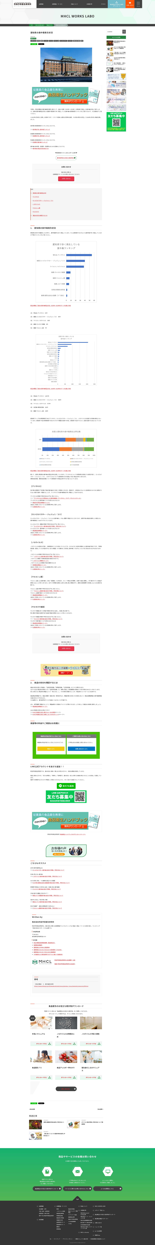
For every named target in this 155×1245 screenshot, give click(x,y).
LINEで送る (34, 44)
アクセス (103, 4)
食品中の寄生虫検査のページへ (41, 502)
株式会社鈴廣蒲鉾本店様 (86, 1220)
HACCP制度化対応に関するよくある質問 (44, 712)
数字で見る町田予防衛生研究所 (46, 1215)
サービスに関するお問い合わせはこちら (77, 1189)
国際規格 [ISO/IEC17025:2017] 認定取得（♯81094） (48, 950)
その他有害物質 (72, 1221)
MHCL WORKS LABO (100, 1206)
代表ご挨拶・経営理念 (44, 1211)
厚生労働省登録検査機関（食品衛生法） (44, 943)
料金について (74, 4)
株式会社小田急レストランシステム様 (86, 1227)
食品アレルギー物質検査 (73, 1211)
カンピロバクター (63, 40)
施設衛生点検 (71, 1217)
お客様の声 (89, 4)
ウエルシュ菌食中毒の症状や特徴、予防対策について (48, 591)
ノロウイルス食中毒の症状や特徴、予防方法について (48, 556)
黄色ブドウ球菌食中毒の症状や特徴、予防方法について (48, 895)
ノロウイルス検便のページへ (41, 560)
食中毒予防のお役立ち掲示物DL (65, 158)
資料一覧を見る (65, 1089)
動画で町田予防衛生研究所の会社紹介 (65, 964)
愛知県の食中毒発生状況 (39, 193)
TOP (77, 1198)
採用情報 (41, 1219)
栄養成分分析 (60, 1220)
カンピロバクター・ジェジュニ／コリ (43, 200)
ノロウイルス (33, 40)
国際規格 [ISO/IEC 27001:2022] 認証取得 (45, 952)
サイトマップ (57, 1238)
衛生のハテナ (33, 38)
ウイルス (51, 40)
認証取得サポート (61, 1224)
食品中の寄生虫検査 (73, 1219)
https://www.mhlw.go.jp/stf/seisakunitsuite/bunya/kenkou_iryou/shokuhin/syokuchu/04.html (61, 986)
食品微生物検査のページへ (40, 530)
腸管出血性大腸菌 (76, 40)
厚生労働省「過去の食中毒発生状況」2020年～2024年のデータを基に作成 (50, 305)
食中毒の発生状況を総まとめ (41, 148)
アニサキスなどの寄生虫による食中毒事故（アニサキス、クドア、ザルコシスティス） (57, 498)
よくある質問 (98, 1231)
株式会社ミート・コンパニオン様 (86, 1217)
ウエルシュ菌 (56, 40)
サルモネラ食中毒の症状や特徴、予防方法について (48, 619)
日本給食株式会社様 (85, 1225)
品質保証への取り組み (44, 1213)
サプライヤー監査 (72, 1215)
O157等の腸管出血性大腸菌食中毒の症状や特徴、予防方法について (51, 883)
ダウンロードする (41, 1044)
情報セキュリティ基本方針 (81, 1238)
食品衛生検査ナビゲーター (101, 1218)
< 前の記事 (32, 1109)
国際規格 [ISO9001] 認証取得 (41, 947)
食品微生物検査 (60, 1213)
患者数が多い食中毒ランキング (41, 136)
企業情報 (41, 4)
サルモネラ (70, 40)
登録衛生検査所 (38, 945)
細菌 (42, 40)
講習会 (58, 1226)
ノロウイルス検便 (61, 1211)
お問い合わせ (66, 178)
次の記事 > (100, 1109)
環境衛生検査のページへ (39, 565)
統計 (82, 40)
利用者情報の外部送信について (97, 1238)
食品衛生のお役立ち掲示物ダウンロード (46, 1189)
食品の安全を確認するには (40, 215)
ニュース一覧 (98, 1227)
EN (50, 1238)
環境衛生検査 (60, 1215)
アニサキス (46, 40)
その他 (69, 1223)
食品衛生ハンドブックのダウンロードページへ (73, 834)
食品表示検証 (71, 1209)
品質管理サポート (61, 1222)
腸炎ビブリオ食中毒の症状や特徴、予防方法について (47, 902)
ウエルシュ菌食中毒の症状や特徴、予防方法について (47, 908)
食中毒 (38, 40)
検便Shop (97, 1235)
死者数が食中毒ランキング (40, 142)
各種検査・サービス (57, 4)
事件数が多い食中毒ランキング (41, 129)
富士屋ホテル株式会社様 (86, 1222)
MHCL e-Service (85, 1232)
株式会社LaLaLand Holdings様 (85, 1213)
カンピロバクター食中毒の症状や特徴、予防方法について (49, 526)
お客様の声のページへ (39, 507)
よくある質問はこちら (107, 1189)
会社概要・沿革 (42, 1209)
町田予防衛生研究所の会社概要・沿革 (65, 960)
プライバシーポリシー (67, 1238)
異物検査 (59, 1229)
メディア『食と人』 (100, 1210)
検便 (58, 1209)
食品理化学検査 (60, 1218)
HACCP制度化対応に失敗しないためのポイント (46, 714)
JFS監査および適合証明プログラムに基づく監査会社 (48, 954)
